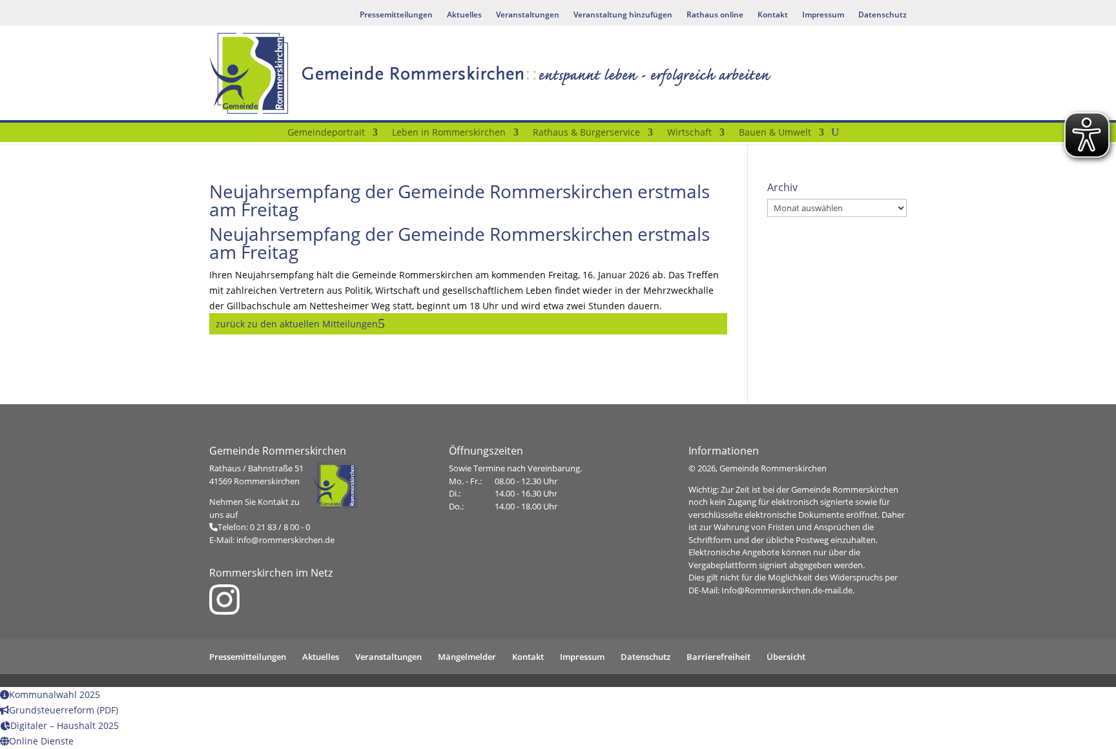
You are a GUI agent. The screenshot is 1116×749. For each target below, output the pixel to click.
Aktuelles (464, 15)
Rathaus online (715, 15)
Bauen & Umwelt (775, 133)
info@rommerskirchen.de (285, 540)
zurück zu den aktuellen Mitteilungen (297, 324)
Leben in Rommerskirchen (449, 133)
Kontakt (773, 15)
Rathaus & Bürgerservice (586, 133)
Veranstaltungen (527, 15)
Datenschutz (882, 15)
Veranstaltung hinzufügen (623, 15)
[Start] (272, 135)
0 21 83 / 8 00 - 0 (280, 527)
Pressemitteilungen (396, 15)
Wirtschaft (689, 133)
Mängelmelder (467, 656)
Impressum (823, 15)
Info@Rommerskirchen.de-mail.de (786, 590)
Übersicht (786, 656)
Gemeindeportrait (326, 133)
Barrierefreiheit (718, 656)
